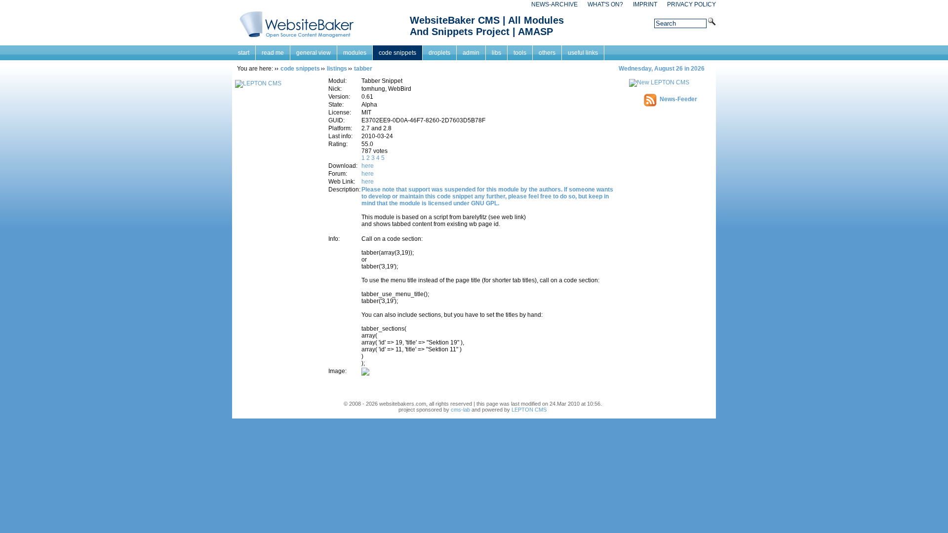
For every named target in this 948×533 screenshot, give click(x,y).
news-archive (554, 4)
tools (520, 52)
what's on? (605, 4)
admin (471, 52)
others (547, 52)
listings (337, 68)
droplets (439, 52)
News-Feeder (678, 99)
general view (313, 52)
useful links (583, 52)
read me (273, 52)
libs (496, 52)
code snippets (397, 52)
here (367, 165)
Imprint (645, 4)
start (243, 52)
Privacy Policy (691, 4)
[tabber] (365, 373)
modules (354, 52)
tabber (363, 68)
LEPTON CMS (529, 410)
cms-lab (460, 410)
